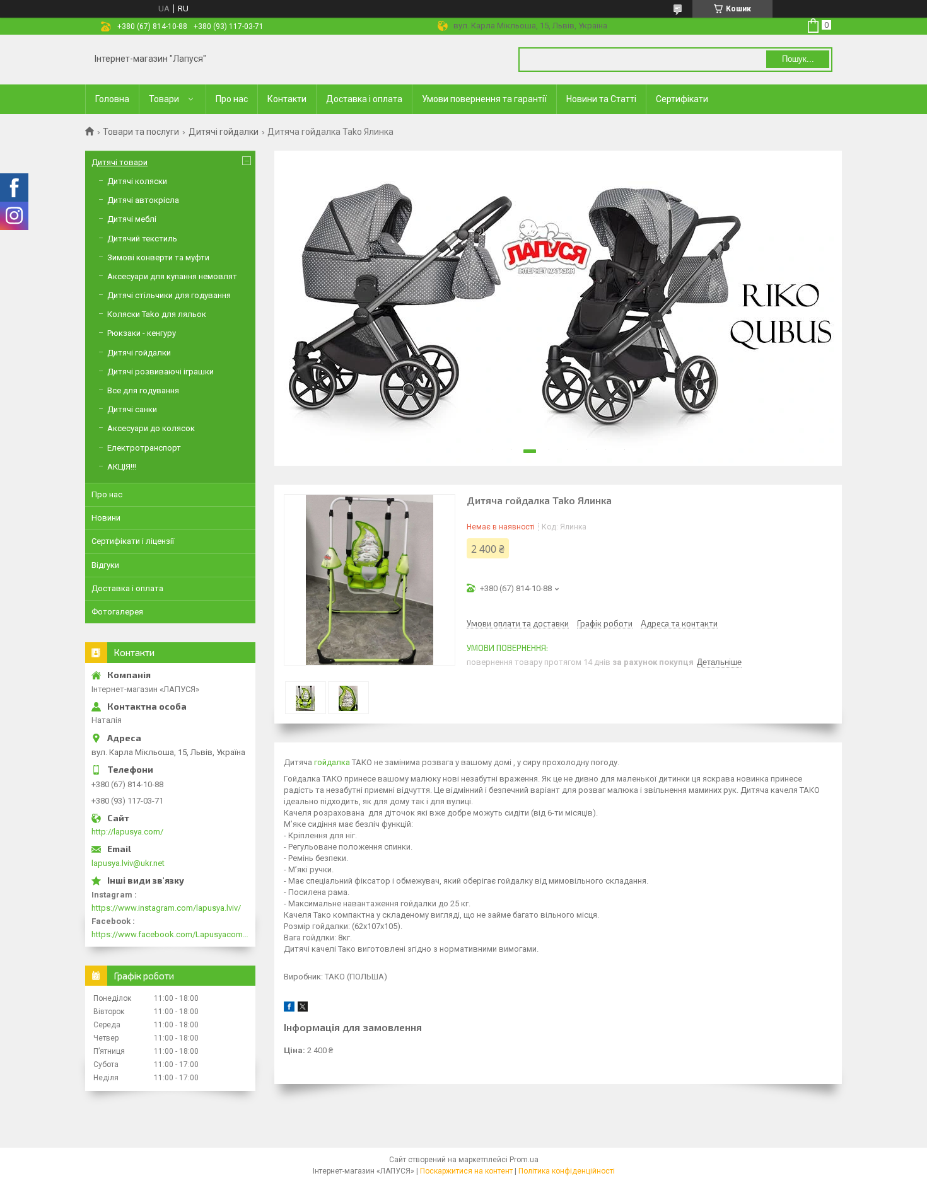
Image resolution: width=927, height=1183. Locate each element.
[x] (303, 1008)
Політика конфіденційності (566, 1171)
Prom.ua (524, 1159)
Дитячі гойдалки (224, 132)
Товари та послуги (141, 132)
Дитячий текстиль (142, 238)
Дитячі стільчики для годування (169, 295)
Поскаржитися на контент (466, 1171)
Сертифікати (682, 99)
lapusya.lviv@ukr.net (128, 863)
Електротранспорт (144, 448)
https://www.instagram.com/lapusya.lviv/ (166, 908)
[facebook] (289, 1008)
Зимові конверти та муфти (158, 257)
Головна (112, 99)
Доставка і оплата (364, 99)
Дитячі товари (119, 162)
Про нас (232, 99)
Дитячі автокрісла (143, 200)
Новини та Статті (601, 99)
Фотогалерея (117, 611)
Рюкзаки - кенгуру (141, 333)
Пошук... (798, 59)
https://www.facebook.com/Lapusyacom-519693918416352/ (170, 934)
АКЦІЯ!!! (121, 466)
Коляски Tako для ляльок (156, 314)
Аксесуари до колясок (151, 428)
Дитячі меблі (131, 219)
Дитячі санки (132, 409)
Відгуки (105, 565)
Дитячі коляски (137, 181)
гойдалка (332, 762)
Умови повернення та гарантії (484, 99)
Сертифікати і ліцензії (132, 541)
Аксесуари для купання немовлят (172, 276)
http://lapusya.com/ (127, 831)
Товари (164, 99)
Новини (105, 517)
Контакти (286, 99)
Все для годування (143, 390)
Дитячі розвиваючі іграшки (160, 371)
